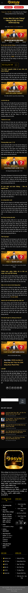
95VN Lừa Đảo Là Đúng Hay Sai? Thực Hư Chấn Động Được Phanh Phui (13, 362)
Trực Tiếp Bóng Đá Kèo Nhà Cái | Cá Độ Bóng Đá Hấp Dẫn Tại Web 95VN (16, 431)
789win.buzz (17, 481)
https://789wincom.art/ (7, 487)
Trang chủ (3, 12)
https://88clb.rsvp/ (11, 485)
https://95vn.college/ (8, 512)
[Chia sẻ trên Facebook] (10, 388)
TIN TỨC (9, 12)
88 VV (8, 481)
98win (2, 483)
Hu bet (16, 487)
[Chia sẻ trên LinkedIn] (20, 388)
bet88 (18, 493)
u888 (14, 493)
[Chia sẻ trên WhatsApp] (7, 388)
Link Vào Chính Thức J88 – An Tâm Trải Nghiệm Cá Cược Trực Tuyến (16, 413)
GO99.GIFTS (4, 495)
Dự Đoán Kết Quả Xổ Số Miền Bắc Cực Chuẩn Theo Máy (16, 425)
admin (21, 26)
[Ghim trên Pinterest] (18, 388)
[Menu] (2, 2)
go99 (10, 493)
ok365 (5, 481)
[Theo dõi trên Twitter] (25, 523)
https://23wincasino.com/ (8, 489)
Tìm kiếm (3, 397)
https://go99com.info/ (13, 491)
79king (5, 493)
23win (23, 481)
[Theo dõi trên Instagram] (21, 523)
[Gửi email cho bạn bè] (15, 388)
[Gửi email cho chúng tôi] (21, 528)
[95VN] (14, 2)
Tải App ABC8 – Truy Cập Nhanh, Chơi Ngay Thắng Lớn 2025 (15, 419)
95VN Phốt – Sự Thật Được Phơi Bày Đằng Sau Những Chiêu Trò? (15, 438)
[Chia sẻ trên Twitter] (12, 388)
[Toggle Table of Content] (15, 65)
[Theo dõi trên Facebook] (17, 523)
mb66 (12, 481)
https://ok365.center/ (15, 483)
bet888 (22, 491)
